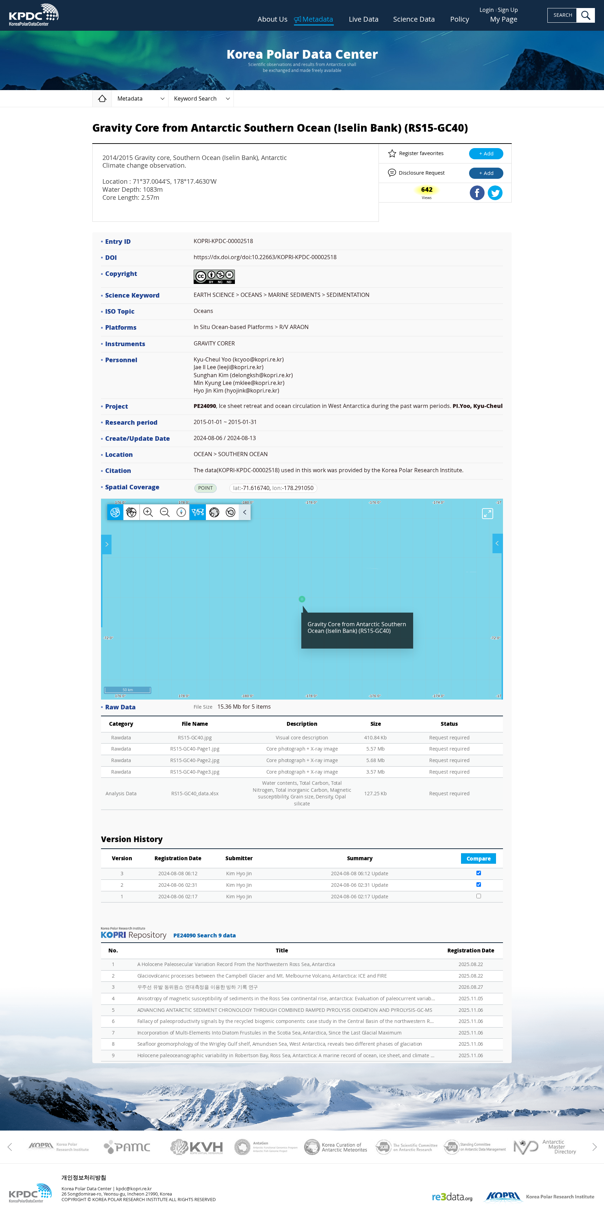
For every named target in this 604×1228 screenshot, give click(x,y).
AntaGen (266, 1147)
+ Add (486, 154)
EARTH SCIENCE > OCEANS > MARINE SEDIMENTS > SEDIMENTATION (281, 295)
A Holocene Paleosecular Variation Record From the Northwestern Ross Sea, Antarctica (236, 964)
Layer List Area (497, 543)
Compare (479, 859)
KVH (196, 1147)
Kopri (57, 1147)
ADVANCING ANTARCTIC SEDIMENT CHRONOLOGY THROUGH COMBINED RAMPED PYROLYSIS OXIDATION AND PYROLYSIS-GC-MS (285, 1010)
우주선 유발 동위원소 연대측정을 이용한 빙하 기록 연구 (197, 987)
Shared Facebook (477, 192)
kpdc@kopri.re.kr (134, 1188)
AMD (544, 1147)
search (586, 15)
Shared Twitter (495, 192)
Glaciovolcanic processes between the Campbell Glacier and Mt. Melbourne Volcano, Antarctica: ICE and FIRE (262, 976)
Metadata (317, 19)
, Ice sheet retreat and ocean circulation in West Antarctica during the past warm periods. (348, 406)
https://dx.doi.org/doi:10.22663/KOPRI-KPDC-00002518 (265, 257)
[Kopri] (57, 1147)
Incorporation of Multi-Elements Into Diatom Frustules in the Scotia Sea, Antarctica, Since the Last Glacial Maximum (269, 1033)
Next (592, 1147)
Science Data (414, 19)
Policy (459, 19)
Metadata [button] (130, 98)
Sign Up (508, 10)
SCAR (405, 1147)
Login (487, 10)
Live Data (364, 19)
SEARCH (563, 15)
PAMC (127, 1147)
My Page (503, 19)
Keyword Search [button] (195, 98)
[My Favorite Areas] (107, 544)
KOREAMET (336, 1147)
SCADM (475, 1147)
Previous (11, 1147)
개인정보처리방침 (84, 1177)
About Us (273, 19)
